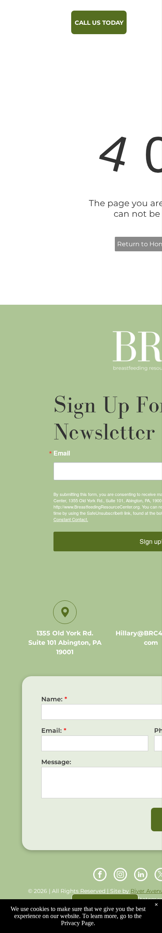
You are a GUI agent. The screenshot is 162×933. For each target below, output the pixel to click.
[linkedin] (140, 875)
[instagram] (120, 875)
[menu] (150, 20)
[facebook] (100, 875)
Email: (51, 730)
